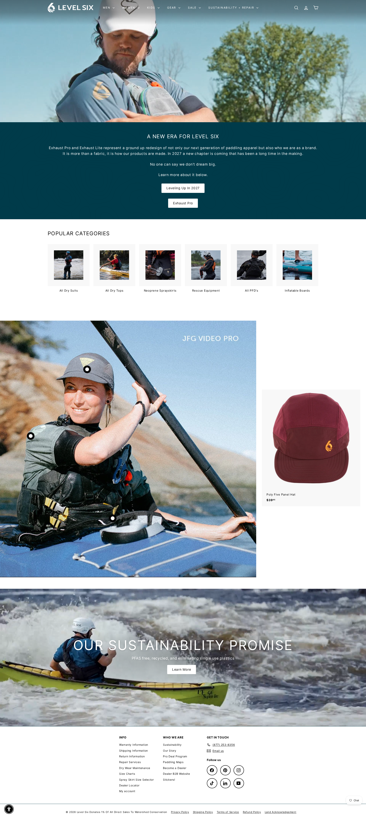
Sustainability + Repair (231, 7)
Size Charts (127, 773)
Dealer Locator (129, 785)
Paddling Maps (173, 762)
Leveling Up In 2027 (183, 188)
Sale (193, 7)
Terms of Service (228, 812)
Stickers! (169, 779)
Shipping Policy (203, 812)
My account (127, 791)
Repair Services (130, 762)
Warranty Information (133, 744)
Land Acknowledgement (280, 812)
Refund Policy (252, 812)
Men (107, 7)
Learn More (181, 669)
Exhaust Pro (183, 203)
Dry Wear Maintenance (134, 768)
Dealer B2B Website (176, 773)
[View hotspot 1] (87, 369)
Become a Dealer (174, 768)
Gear (172, 7)
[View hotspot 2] (31, 436)
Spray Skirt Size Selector (136, 779)
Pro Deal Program (175, 756)
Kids (152, 7)
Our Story (169, 750)
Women (129, 7)
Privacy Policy (180, 812)
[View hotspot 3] (112, 518)
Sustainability (172, 744)
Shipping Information (133, 750)
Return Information (132, 756)
